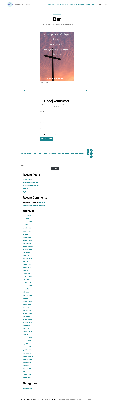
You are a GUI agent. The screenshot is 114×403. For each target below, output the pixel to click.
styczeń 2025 (27, 273)
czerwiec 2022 (27, 368)
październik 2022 (28, 356)
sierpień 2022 (27, 362)
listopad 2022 (27, 353)
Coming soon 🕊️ (27, 179)
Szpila (24, 192)
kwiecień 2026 (27, 228)
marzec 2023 (27, 341)
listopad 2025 (27, 243)
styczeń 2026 (27, 237)
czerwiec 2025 (27, 258)
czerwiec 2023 (27, 331)
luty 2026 (26, 234)
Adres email (60, 122)
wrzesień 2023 (27, 322)
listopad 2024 (27, 280)
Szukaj (22, 165)
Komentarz (42, 111)
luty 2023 (25, 344)
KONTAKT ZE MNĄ (90, 4)
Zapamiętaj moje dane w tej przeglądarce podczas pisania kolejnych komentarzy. (57, 134)
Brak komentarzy (69, 24)
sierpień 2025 (27, 252)
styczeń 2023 (27, 347)
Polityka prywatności (64, 399)
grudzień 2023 (27, 313)
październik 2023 (28, 319)
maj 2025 (25, 261)
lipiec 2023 (26, 328)
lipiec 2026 (26, 219)
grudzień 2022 (27, 350)
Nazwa (42, 122)
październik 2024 (28, 283)
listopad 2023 (27, 316)
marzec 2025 (27, 267)
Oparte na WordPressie (75, 399)
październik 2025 (28, 246)
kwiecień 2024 (27, 301)
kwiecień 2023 (27, 338)
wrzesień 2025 (27, 249)
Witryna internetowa (44, 128)
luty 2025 (25, 270)
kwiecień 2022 (27, 374)
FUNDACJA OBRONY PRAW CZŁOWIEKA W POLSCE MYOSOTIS (41, 399)
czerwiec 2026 (27, 222)
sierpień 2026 (27, 216)
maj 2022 (25, 371)
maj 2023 (25, 334)
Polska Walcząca (28, 189)
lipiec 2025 (26, 255)
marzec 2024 (27, 304)
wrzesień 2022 (27, 359)
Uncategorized (57, 13)
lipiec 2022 (26, 365)
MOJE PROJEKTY (69, 4)
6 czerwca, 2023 (58, 24)
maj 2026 (25, 225)
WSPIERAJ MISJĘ (80, 4)
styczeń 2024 (27, 310)
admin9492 (48, 24)
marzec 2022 (27, 377)
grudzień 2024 (27, 277)
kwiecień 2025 (27, 264)
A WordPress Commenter (30, 205)
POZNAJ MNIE (50, 4)
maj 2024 (25, 298)
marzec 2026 (27, 231)
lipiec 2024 (26, 292)
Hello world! (42, 202)
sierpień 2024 (27, 289)
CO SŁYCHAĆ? (60, 4)
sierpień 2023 (27, 325)
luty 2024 (26, 307)
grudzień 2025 (27, 240)
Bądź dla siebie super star (30, 182)
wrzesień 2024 (27, 286)
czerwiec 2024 (27, 295)
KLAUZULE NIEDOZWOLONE (31, 186)
